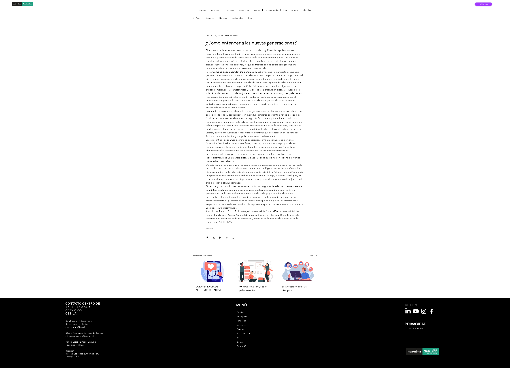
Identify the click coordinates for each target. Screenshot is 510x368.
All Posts (197, 18)
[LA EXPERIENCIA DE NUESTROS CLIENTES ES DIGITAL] (212, 271)
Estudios (241, 312)
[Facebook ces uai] (431, 311)
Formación (241, 321)
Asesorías (241, 325)
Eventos (240, 329)
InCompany (242, 316)
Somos (240, 342)
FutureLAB (241, 346)
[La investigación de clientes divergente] (298, 271)
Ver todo (313, 255)
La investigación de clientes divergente (294, 288)
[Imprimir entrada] (233, 237)
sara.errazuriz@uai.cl (75, 327)
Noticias (223, 18)
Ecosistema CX (243, 333)
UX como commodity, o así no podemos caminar (253, 288)
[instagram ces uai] (423, 311)
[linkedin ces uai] (408, 311)
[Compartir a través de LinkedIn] (220, 237)
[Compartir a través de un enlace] (226, 237)
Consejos (210, 18)
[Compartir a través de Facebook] (207, 237)
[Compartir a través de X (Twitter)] (213, 237)
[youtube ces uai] (416, 311)
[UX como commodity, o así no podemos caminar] (255, 271)
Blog (250, 18)
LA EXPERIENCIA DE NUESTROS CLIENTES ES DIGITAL (209, 288)
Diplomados (237, 18)
